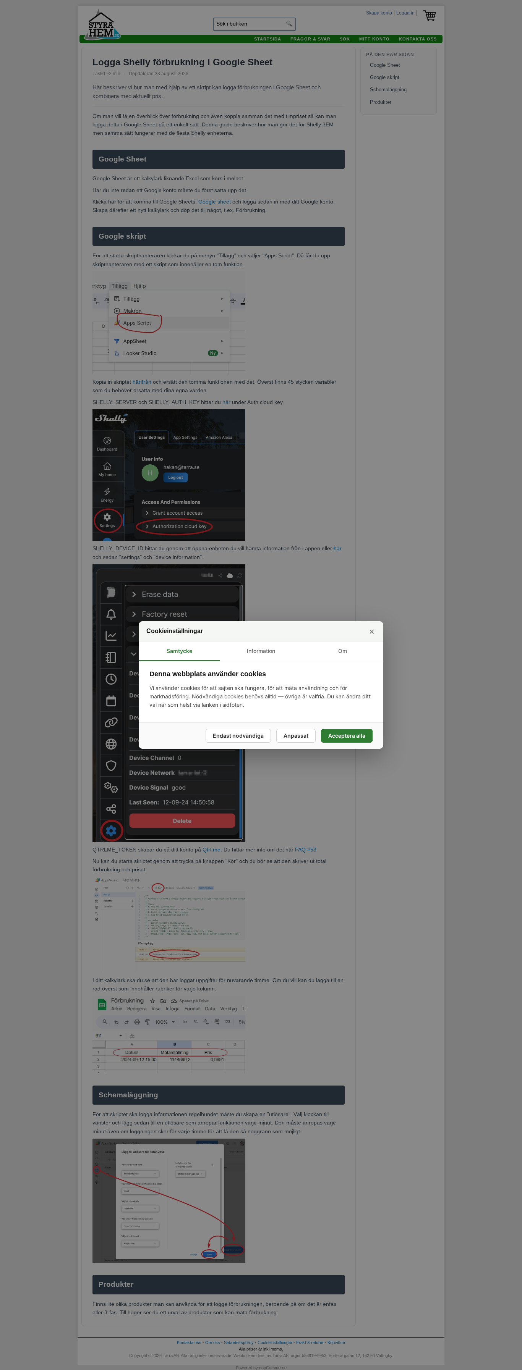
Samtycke (179, 651)
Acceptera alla (346, 735)
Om (342, 651)
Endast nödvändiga (238, 735)
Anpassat (296, 735)
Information (261, 651)
